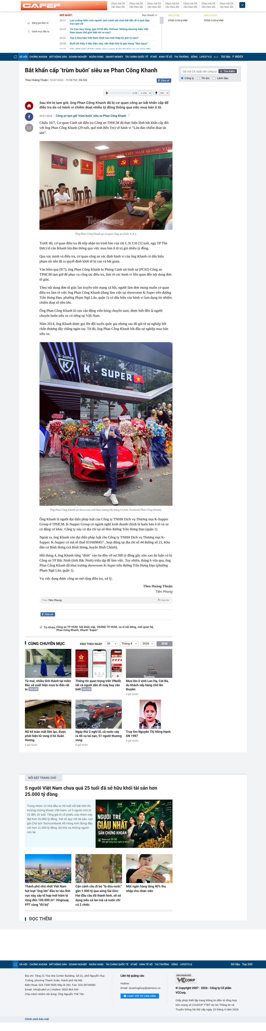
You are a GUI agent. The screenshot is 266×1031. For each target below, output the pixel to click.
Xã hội (83, 80)
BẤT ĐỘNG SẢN (58, 56)
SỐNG (194, 56)
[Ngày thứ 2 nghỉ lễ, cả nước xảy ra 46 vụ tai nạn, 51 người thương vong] (98, 714)
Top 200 (247, 964)
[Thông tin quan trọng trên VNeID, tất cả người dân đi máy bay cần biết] (98, 663)
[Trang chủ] (15, 56)
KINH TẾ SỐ (165, 56)
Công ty (189, 78)
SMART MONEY (114, 56)
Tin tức (205, 78)
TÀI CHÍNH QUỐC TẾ (136, 56)
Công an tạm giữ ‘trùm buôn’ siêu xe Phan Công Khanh (91, 116)
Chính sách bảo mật (37, 1019)
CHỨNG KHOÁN (38, 56)
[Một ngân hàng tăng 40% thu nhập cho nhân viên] (149, 868)
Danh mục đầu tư (40, 31)
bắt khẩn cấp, (87, 627)
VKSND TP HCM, (107, 627)
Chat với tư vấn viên (141, 996)
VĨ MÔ (153, 56)
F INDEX (238, 56)
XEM (164, 643)
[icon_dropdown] (242, 5)
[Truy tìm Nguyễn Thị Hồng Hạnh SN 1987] (149, 714)
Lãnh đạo (222, 78)
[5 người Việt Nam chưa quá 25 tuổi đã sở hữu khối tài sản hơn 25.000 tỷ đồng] (134, 824)
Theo (105, 600)
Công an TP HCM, (67, 627)
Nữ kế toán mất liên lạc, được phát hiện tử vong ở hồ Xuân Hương (45, 736)
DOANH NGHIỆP (78, 56)
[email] (29, 128)
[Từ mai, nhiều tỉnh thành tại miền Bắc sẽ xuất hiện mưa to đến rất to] (48, 663)
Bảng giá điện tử (40, 23)
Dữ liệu (225, 56)
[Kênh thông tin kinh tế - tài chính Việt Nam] (64, 5)
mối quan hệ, (146, 627)
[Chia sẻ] (29, 117)
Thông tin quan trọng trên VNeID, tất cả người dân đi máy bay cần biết (98, 685)
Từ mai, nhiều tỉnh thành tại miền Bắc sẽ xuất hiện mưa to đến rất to (48, 685)
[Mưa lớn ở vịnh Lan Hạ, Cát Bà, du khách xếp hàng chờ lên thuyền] (149, 663)
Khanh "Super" (89, 630)
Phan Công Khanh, (67, 630)
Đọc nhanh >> (149, 15)
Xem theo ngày (91, 644)
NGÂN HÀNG (96, 56)
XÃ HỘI (23, 56)
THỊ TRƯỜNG (181, 56)
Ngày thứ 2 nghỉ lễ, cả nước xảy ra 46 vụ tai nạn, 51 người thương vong (98, 736)
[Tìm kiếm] (227, 71)
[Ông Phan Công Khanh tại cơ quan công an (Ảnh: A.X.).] (105, 185)
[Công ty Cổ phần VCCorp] (208, 979)
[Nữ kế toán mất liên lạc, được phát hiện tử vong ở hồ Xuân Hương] (48, 714)
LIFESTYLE (206, 56)
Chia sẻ (165, 80)
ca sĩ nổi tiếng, (128, 627)
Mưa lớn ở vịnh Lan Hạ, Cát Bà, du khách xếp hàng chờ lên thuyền (147, 685)
